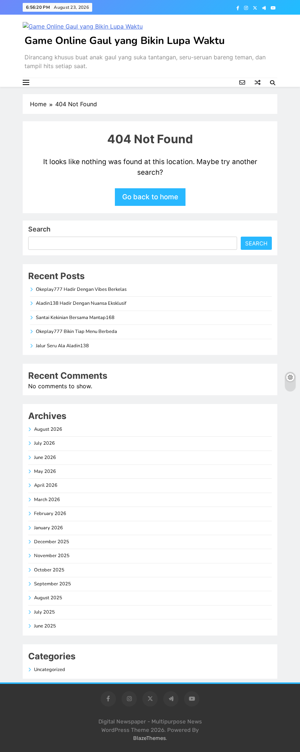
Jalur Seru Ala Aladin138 (62, 345)
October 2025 (49, 570)
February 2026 (50, 513)
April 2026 (45, 485)
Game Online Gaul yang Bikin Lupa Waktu (125, 41)
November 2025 (52, 555)
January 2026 (48, 528)
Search (39, 229)
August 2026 (48, 429)
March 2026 (47, 499)
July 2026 (44, 443)
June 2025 (45, 626)
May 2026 (45, 471)
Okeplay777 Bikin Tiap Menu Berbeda (76, 331)
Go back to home (150, 197)
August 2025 (48, 597)
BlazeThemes (149, 738)
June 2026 (45, 457)
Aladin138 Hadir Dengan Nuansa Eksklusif (81, 303)
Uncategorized (49, 669)
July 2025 (44, 612)
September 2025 (52, 584)
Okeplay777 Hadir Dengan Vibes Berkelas (81, 289)
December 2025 (51, 541)
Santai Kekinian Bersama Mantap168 (75, 317)
